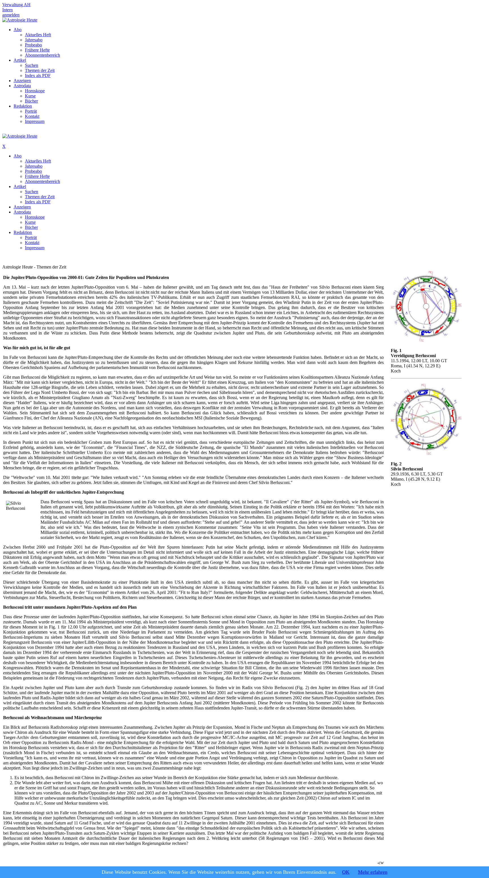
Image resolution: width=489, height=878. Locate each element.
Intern (7, 9)
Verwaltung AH (16, 4)
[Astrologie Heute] (19, 20)
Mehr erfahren (372, 872)
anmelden (11, 14)
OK (345, 872)
